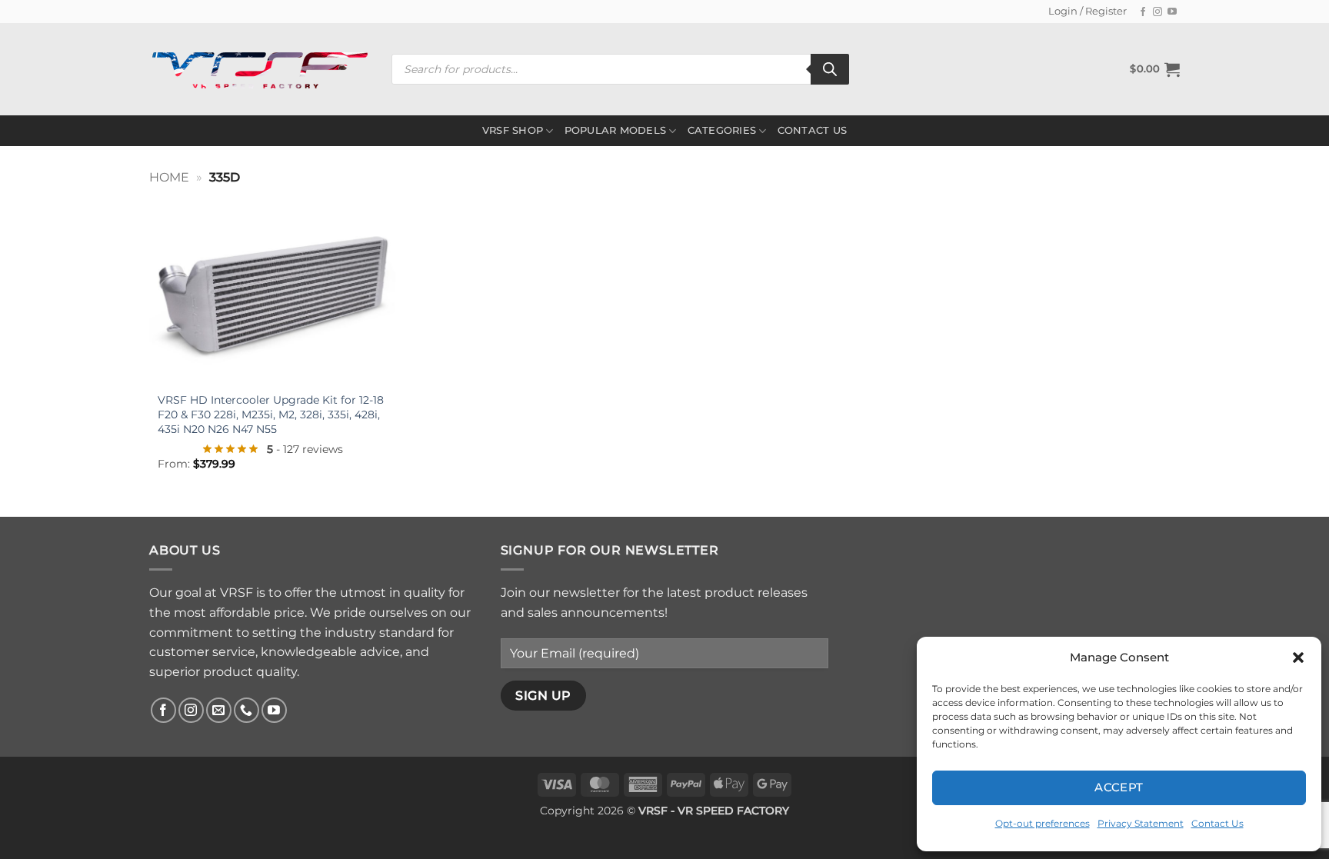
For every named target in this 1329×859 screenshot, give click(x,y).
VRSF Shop (512, 130)
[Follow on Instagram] (1157, 12)
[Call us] (246, 710)
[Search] (830, 69)
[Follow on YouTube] (1172, 12)
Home (169, 177)
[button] (1298, 657)
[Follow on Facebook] (1142, 12)
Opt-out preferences (1042, 823)
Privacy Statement (1141, 823)
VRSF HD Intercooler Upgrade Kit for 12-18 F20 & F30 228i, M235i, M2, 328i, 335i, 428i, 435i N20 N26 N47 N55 (271, 414)
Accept (1119, 787)
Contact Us (1217, 823)
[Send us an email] (218, 710)
